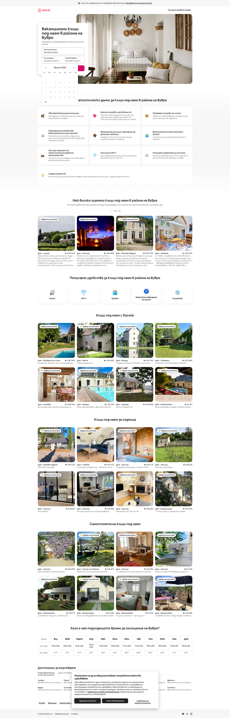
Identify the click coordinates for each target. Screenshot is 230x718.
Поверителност (62, 714)
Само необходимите (115, 701)
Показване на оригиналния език (138, 3)
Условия (74, 714)
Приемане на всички (87, 701)
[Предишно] (111, 211)
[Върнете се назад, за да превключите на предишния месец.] (46, 67)
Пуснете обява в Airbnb (179, 10)
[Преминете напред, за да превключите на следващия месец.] (73, 67)
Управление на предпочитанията (142, 702)
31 (45, 102)
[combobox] (63, 52)
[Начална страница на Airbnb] (44, 10)
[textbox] (52, 60)
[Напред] (119, 211)
